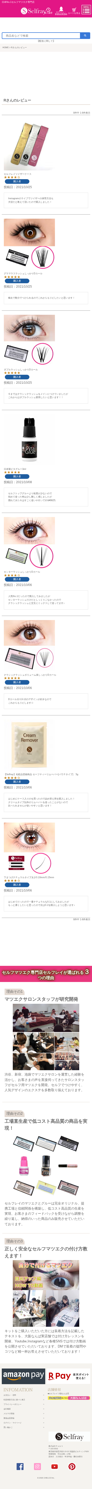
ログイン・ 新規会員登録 (61, 13)
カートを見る (74, 13)
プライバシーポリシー (12, 1404)
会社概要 (7, 1409)
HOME (6, 47)
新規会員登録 (9, 1418)
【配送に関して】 (46, 41)
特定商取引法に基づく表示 (14, 1400)
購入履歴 (48, 13)
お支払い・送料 (10, 1395)
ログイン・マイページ (12, 1423)
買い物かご (8, 1427)
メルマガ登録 (9, 1413)
